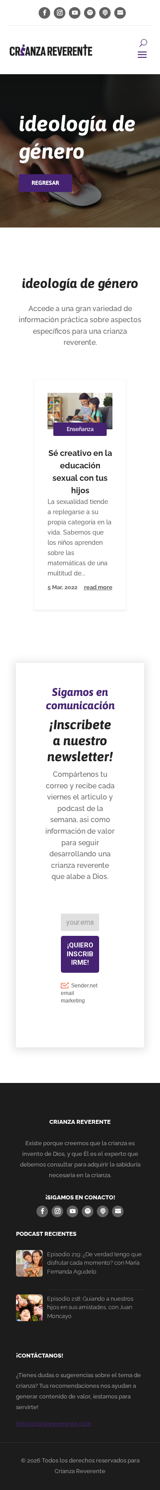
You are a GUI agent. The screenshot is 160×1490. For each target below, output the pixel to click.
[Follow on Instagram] (59, 13)
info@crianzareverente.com (53, 1423)
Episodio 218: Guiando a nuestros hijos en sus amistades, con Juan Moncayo (90, 1307)
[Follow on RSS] (120, 13)
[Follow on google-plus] (105, 13)
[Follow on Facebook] (44, 13)
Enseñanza (80, 429)
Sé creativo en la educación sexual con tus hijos (80, 471)
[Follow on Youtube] (74, 13)
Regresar (45, 183)
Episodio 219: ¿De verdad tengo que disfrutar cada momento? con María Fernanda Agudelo (94, 1263)
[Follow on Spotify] (90, 13)
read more (98, 587)
